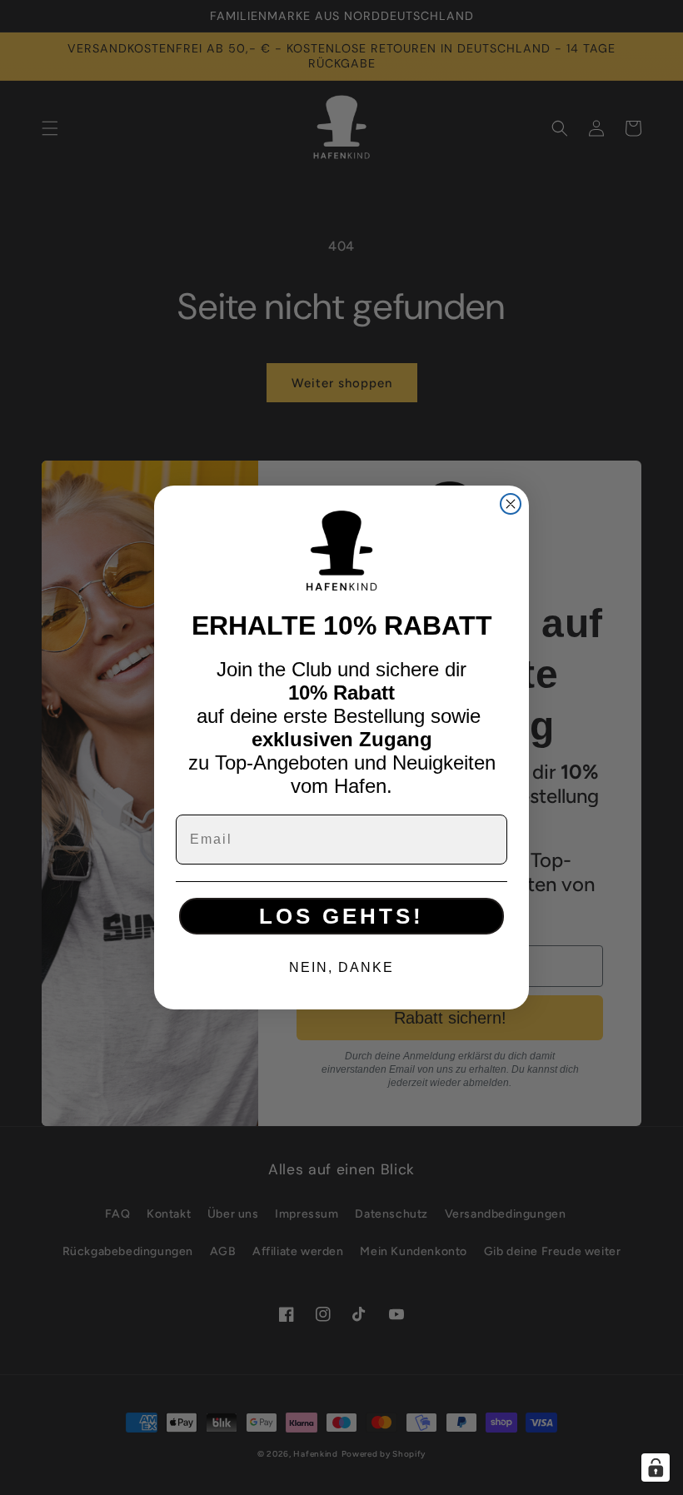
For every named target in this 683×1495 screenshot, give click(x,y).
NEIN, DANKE (341, 967)
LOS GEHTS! (341, 916)
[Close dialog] (511, 504)
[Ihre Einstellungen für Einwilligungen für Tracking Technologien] (655, 1467)
